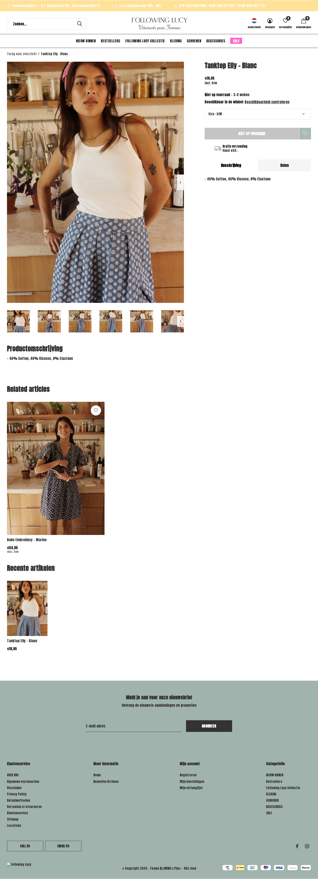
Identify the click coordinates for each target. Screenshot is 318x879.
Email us (63, 846)
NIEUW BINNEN (86, 41)
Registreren (188, 775)
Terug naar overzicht (22, 54)
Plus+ (177, 868)
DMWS (167, 868)
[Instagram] (307, 846)
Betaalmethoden (18, 800)
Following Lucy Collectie (145, 41)
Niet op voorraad (251, 133)
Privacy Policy (17, 794)
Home (97, 775)
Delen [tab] (284, 165)
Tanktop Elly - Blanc (22, 640)
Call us (25, 846)
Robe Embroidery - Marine (27, 539)
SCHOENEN (194, 41)
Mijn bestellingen (192, 781)
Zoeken (79, 24)
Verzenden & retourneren (24, 807)
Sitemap (12, 819)
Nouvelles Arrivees (106, 781)
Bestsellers (110, 41)
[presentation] (180, 182)
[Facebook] (297, 846)
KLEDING (176, 41)
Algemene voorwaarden (23, 781)
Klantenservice (17, 813)
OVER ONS (13, 775)
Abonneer (209, 726)
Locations (14, 825)
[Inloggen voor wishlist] (305, 133)
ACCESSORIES (215, 41)
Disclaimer (14, 788)
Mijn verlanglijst (191, 788)
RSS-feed (190, 868)
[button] (18, 321)
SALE (236, 41)
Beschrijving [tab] (231, 165)
